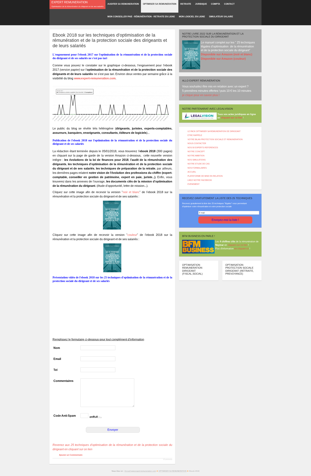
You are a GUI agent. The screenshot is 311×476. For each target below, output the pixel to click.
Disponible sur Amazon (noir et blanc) (226, 54)
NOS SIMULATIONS (197, 160)
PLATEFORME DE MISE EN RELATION (205, 176)
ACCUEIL (192, 172)
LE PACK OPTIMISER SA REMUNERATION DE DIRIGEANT (214, 131)
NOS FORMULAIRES (197, 168)
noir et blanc (131, 192)
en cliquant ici (241, 248)
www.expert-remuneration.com (95, 78)
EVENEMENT (194, 184)
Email (57, 359)
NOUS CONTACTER (197, 143)
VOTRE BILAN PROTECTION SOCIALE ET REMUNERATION (215, 139)
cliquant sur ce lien (237, 245)
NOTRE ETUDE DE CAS (198, 164)
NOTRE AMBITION (196, 156)
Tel (55, 370)
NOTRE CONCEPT (196, 151)
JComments (167, 459)
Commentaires (63, 381)
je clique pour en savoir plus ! (201, 95)
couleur (132, 234)
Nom (56, 348)
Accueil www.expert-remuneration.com (140, 471)
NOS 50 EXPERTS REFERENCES (203, 147)
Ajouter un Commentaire (70, 455)
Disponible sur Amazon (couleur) (223, 58)
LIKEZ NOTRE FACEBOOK (200, 180)
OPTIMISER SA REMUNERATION (172, 471)
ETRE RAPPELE (195, 135)
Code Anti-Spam (64, 415)
